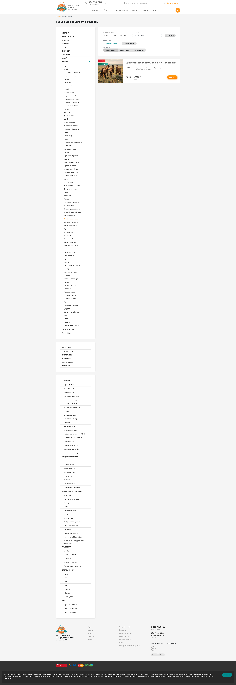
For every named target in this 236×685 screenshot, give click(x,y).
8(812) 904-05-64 (157, 633)
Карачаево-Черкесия (71, 156)
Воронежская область (71, 106)
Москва (66, 199)
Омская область (69, 215)
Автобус (67, 551)
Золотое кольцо (69, 122)
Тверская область (70, 292)
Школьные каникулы (71, 533)
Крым (66, 179)
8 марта (66, 506)
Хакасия (66, 319)
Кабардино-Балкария (71, 129)
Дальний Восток (69, 116)
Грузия (64, 47)
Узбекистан (67, 333)
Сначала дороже (139, 50)
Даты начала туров (108, 32)
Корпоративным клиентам (73, 438)
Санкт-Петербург (69, 255)
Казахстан (66, 51)
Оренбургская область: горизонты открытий (151, 62)
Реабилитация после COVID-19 (74, 434)
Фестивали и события (71, 396)
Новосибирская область (72, 212)
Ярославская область (71, 325)
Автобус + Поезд (70, 558)
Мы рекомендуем (110, 50)
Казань (66, 139)
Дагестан (67, 112)
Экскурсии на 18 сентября (73, 537)
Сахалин (67, 262)
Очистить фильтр (129, 43)
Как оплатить (124, 636)
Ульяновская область (71, 312)
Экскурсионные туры (71, 400)
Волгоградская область (72, 99)
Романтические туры (71, 419)
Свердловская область (72, 265)
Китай (64, 58)
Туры (87, 10)
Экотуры (67, 422)
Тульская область (70, 299)
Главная (58, 16)
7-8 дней (67, 593)
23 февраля (68, 503)
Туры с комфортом (70, 608)
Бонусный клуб (124, 627)
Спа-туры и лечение (70, 403)
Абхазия (65, 33)
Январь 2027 (66, 366)
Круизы (95, 10)
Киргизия (66, 54)
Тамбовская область (71, 285)
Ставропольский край (71, 279)
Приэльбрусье (68, 235)
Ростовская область (71, 245)
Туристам (145, 10)
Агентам (175, 3)
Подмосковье (68, 232)
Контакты (122, 630)
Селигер (66, 269)
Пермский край (69, 229)
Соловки (67, 275)
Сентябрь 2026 (67, 351)
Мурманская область (71, 202)
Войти (169, 3)
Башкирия (67, 82)
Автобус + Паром (70, 555)
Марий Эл (67, 192)
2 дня (65, 578)
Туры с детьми (69, 385)
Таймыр (66, 282)
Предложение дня (70, 468)
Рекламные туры (69, 472)
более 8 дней (68, 597)
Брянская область (70, 86)
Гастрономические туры (72, 407)
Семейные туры (69, 392)
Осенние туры (68, 518)
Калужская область (70, 149)
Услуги (90, 639)
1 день (66, 574)
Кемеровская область (71, 162)
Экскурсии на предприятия (73, 453)
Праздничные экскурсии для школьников (74, 542)
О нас (155, 10)
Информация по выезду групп (129, 646)
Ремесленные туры (70, 430)
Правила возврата (125, 639)
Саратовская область (71, 259)
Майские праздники (70, 510)
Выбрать (172, 77)
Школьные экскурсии (71, 445)
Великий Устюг (69, 92)
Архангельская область (72, 72)
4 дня (65, 585)
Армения (65, 40)
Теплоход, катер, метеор (72, 566)
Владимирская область (72, 96)
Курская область (69, 182)
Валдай (66, 89)
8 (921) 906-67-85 (158, 635)
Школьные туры (69, 441)
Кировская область (70, 166)
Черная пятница (69, 483)
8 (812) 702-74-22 (95, 2)
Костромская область (71, 169)
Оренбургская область (71, 219)
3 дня (65, 581)
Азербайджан (68, 36)
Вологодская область (71, 102)
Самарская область (70, 252)
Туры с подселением (71, 605)
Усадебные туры (69, 426)
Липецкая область (70, 189)
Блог (121, 642)
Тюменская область (71, 305)
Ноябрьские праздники (72, 522)
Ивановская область (71, 126)
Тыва (65, 302)
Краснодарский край (71, 172)
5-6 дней (67, 589)
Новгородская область (72, 209)
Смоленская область (71, 272)
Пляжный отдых (69, 388)
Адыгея (66, 66)
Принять (227, 675)
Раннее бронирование (71, 461)
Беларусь (66, 44)
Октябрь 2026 (67, 355)
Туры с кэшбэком (70, 612)
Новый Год (67, 495)
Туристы (137, 32)
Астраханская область (72, 76)
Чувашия (67, 322)
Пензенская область (71, 225)
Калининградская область (73, 142)
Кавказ (66, 132)
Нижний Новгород (70, 205)
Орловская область (71, 222)
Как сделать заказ (125, 633)
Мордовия (67, 195)
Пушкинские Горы (70, 242)
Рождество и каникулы (72, 499)
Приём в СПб (105, 10)
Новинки (67, 480)
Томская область (70, 295)
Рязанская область (70, 249)
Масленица (68, 529)
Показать (170, 35)
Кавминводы (68, 136)
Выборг (66, 109)
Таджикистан (68, 329)
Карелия (67, 159)
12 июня (66, 514)
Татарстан (67, 289)
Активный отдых (70, 415)
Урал (65, 315)
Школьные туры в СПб (71, 449)
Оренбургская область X (112, 43)
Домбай (66, 119)
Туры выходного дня (71, 525)
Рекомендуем (68, 476)
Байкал (66, 79)
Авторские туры (69, 464)
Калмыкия (67, 146)
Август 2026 (66, 348)
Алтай (66, 69)
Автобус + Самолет (70, 562)
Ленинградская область (72, 185)
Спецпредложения (121, 10)
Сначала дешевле (125, 50)
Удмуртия (67, 309)
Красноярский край (70, 175)
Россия (65, 62)
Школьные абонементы (72, 487)
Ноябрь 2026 (66, 358)
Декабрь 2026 (67, 362)
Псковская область (70, 239)
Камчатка (67, 152)
